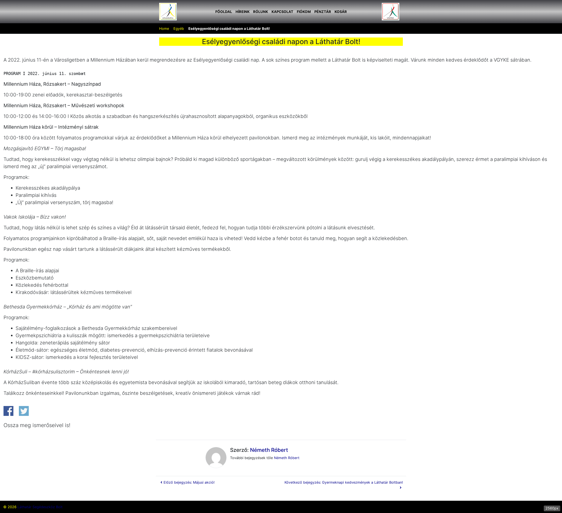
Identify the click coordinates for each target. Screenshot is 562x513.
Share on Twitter (24, 411)
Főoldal (223, 11)
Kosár (341, 11)
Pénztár (322, 11)
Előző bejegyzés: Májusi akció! (189, 482)
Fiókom (304, 11)
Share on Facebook (8, 411)
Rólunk (260, 11)
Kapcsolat (282, 11)
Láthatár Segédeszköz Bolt (40, 507)
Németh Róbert (269, 450)
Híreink (243, 11)
